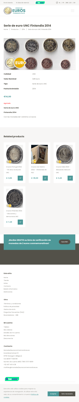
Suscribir (64, 242)
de (71, 3)
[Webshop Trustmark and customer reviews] (42, 3)
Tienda (6, 280)
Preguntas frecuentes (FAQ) (14, 312)
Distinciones (8, 292)
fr (63, 3)
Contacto (7, 286)
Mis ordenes (8, 330)
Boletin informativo (10, 289)
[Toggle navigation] (72, 11)
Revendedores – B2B (11, 315)
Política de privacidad (11, 306)
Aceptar (53, 394)
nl (60, 3)
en (74, 3)
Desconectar (8, 338)
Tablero (6, 327)
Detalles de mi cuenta (12, 333)
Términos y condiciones (12, 304)
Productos (15, 29)
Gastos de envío (9, 309)
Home (6, 29)
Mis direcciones (9, 336)
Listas (6, 283)
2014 (23, 29)
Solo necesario (67, 394)
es (67, 3)
